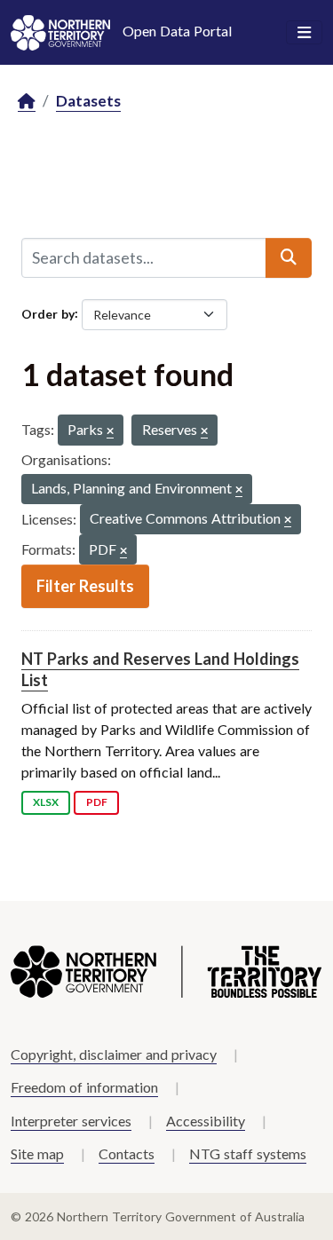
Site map (37, 1153)
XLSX (46, 802)
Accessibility (205, 1120)
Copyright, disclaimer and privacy (114, 1054)
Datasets (88, 100)
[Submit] (289, 257)
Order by (48, 312)
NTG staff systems (247, 1153)
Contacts (127, 1153)
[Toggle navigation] (304, 32)
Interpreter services (71, 1120)
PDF (96, 802)
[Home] (27, 101)
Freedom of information (84, 1086)
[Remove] (110, 431)
